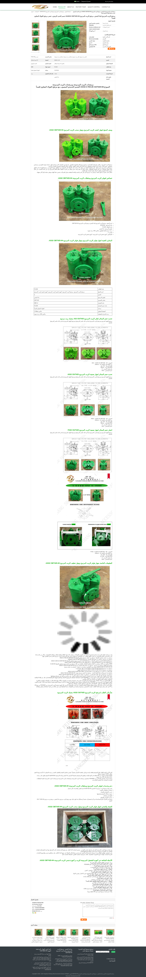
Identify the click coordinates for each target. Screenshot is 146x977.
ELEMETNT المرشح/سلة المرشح (86, 962)
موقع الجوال (111, 961)
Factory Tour (81, 7)
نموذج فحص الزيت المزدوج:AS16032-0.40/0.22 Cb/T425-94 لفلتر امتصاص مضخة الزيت (85, 940)
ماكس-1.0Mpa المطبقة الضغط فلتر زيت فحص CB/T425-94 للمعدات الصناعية (61, 939)
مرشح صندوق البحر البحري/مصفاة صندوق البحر (85, 950)
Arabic (77, 1)
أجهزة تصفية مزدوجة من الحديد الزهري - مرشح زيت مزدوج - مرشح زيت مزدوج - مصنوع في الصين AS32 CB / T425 (37, 940)
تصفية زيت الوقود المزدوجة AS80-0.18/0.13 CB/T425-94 (65, 956)
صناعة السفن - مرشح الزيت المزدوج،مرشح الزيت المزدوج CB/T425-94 (55, 11)
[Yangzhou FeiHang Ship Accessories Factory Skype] (33, 913)
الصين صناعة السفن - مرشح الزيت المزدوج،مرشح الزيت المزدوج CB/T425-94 (89, 973)
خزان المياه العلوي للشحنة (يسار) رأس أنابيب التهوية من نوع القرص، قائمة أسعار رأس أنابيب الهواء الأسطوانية (42, 964)
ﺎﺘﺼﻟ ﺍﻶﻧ (112, 48)
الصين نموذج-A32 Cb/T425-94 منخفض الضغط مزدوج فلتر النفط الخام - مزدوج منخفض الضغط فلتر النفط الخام (97, 940)
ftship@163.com (36, 911)
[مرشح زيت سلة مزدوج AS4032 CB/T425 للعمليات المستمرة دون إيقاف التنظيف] (108, 932)
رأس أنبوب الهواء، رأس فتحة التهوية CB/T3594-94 (43, 950)
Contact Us (106, 7)
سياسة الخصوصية (110, 973)
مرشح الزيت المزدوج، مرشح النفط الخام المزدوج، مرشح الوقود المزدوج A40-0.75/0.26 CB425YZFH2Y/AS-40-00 (63, 960)
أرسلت (113, 951)
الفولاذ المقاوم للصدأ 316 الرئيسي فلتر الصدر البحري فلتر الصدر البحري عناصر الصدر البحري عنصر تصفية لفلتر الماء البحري (85, 959)
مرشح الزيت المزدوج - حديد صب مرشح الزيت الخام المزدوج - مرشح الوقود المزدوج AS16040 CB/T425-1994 (63, 964)
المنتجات (37, 11)
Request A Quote (85, 1)
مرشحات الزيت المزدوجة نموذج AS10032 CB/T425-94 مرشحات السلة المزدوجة (73, 939)
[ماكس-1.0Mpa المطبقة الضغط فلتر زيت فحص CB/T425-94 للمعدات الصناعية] (61, 932)
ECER (78, 975)
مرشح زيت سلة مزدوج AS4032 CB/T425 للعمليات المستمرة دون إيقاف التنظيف (109, 939)
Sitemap (113, 958)
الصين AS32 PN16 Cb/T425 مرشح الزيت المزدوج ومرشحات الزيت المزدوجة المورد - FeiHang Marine (49, 940)
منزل (32, 11)
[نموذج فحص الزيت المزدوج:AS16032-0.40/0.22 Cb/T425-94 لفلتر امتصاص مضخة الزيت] (85, 932)
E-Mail (108, 958)
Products (62, 7)
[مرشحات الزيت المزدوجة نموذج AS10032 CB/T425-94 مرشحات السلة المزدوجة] (73, 932)
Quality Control (94, 7)
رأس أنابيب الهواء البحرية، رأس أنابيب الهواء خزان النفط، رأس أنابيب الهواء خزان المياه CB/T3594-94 (42, 968)
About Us (70, 7)
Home (55, 7)
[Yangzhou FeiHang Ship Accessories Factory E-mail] (35, 913)
